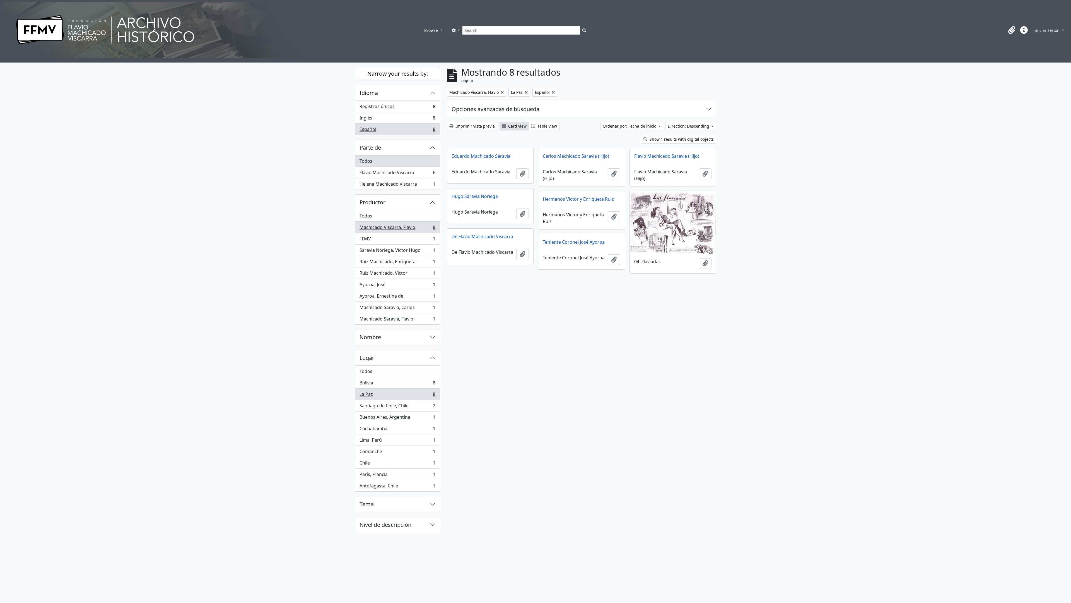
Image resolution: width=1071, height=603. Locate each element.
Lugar (367, 358)
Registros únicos (397, 107)
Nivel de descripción (385, 524)
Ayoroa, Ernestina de (397, 297)
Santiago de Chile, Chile (397, 407)
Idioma (369, 93)
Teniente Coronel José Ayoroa (574, 242)
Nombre (370, 337)
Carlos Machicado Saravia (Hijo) (576, 156)
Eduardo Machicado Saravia (481, 156)
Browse (431, 30)
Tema (367, 504)
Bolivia (397, 384)
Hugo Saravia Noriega (475, 196)
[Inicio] (212, 30)
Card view (517, 126)
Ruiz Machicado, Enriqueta (397, 263)
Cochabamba (397, 429)
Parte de (370, 147)
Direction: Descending (689, 126)
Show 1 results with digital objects (681, 139)
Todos (366, 161)
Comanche (397, 452)
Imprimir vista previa (474, 126)
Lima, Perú (397, 441)
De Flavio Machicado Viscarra (482, 236)
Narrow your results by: (397, 73)
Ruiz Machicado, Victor (397, 274)
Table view (546, 126)
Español (397, 130)
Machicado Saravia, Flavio (397, 320)
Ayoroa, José (397, 285)
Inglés (397, 119)
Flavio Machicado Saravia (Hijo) (666, 156)
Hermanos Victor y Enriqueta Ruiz (578, 199)
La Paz (397, 395)
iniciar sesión (1048, 30)
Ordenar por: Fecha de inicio (630, 126)
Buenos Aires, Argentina (397, 418)
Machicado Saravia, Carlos (397, 308)
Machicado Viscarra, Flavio (397, 228)
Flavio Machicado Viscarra (397, 173)
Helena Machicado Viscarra (397, 185)
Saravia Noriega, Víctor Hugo (397, 251)
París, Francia (397, 475)
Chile (397, 464)
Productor (372, 202)
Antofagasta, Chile (397, 487)
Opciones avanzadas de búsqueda (495, 109)
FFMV (397, 240)
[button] (1011, 30)
